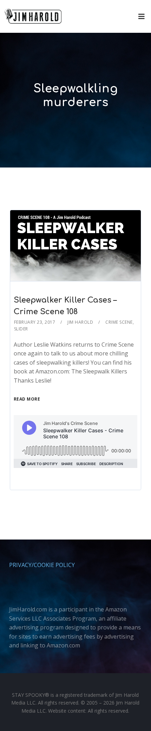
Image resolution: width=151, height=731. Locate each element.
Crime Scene (119, 322)
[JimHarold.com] (33, 16)
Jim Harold (80, 322)
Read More (27, 399)
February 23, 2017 (34, 322)
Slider (21, 329)
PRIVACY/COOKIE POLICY (42, 565)
